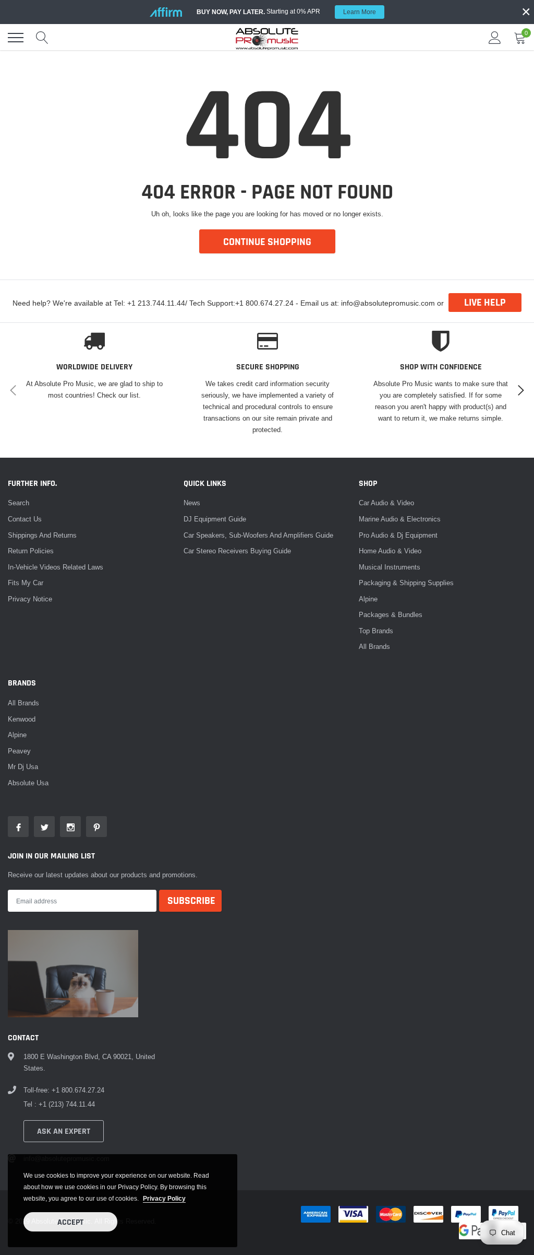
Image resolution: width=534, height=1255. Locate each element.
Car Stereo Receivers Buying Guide (237, 551)
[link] (18, 826)
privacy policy (164, 1198)
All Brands (374, 646)
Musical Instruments (389, 567)
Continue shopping (267, 242)
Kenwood (21, 719)
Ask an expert (63, 1131)
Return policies (31, 551)
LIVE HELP (485, 302)
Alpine (368, 599)
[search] (42, 38)
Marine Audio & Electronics (400, 519)
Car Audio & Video (386, 502)
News (192, 502)
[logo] (267, 38)
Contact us (25, 519)
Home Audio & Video (390, 551)
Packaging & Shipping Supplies (406, 582)
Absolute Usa (28, 782)
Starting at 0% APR (286, 11)
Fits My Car (25, 582)
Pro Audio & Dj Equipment (398, 535)
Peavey (19, 751)
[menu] (15, 37)
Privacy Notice (30, 599)
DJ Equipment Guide (215, 519)
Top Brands (376, 630)
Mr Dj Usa (23, 766)
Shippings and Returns (42, 535)
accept (70, 1222)
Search (18, 502)
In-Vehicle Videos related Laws (55, 567)
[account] (495, 37)
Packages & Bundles (390, 614)
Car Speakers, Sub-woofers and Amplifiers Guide (258, 535)
